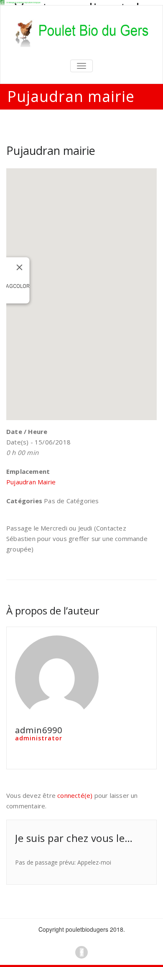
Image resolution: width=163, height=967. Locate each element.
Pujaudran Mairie (31, 482)
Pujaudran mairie (50, 150)
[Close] (20, 267)
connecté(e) (74, 795)
